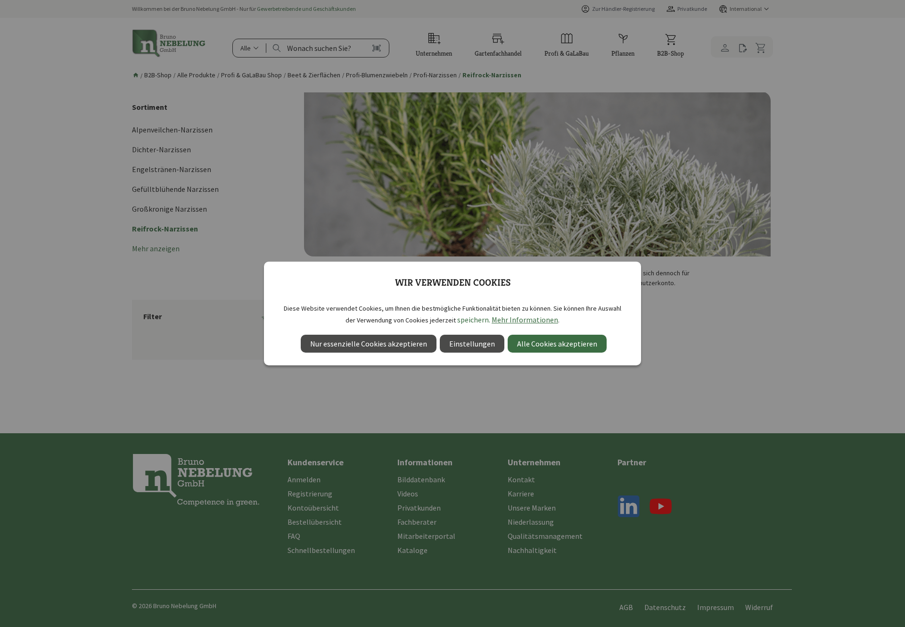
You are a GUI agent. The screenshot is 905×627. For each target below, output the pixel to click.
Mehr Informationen (525, 319)
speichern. (473, 319)
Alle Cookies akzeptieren (557, 343)
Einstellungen (472, 343)
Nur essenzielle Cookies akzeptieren (368, 343)
